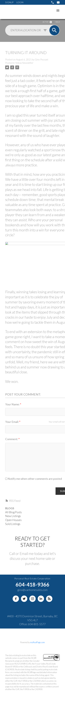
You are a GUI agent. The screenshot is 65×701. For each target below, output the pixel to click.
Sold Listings (12, 524)
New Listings (13, 516)
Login (19, 2)
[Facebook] (16, 599)
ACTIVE (45, 22)
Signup (9, 2)
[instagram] (32, 599)
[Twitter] (24, 599)
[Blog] (49, 599)
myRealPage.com (37, 642)
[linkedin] (41, 599)
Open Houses (13, 520)
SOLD (57, 22)
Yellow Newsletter (24, 63)
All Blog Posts (13, 512)
